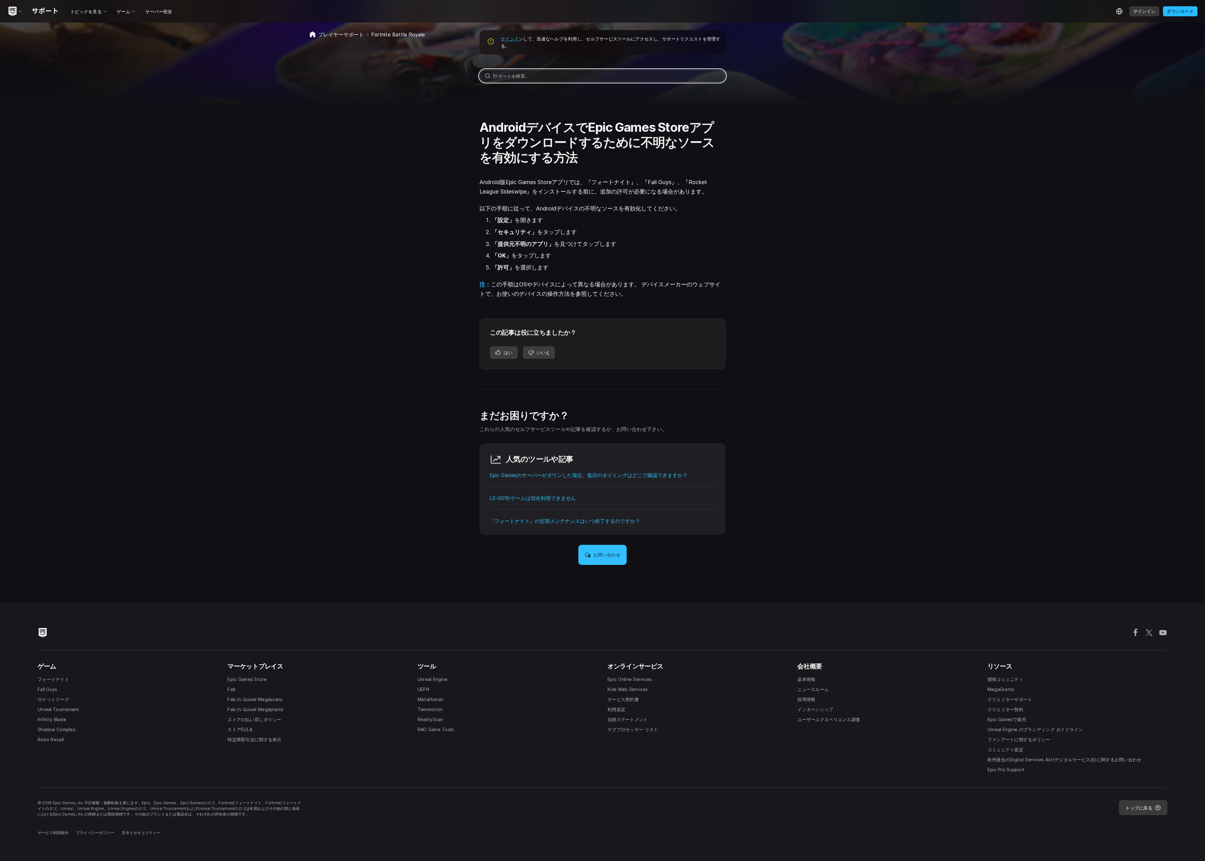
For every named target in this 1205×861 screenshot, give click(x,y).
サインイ (510, 38)
